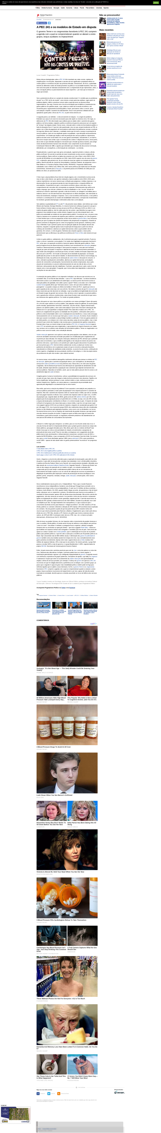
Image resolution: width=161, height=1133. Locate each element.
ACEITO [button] (156, 2)
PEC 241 (62, 79)
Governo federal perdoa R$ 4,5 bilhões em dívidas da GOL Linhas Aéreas (43, 611)
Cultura (76, 8)
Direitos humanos (47, 8)
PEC (47, 121)
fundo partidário (61, 531)
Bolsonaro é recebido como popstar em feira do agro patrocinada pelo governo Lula (59, 611)
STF (42, 326)
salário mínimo (74, 258)
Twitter (63, 588)
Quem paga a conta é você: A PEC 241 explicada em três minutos (55, 455)
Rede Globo (84, 527)
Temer (77, 233)
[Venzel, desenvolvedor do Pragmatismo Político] (119, 1092)
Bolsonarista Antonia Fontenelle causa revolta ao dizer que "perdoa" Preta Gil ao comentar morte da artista (115, 77)
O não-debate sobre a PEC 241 (46, 448)
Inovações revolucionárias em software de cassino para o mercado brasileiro (115, 84)
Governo (39, 19)
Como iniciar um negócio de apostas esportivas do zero (114, 67)
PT (57, 204)
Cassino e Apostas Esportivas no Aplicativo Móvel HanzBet (115, 108)
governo (82, 554)
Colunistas (99, 8)
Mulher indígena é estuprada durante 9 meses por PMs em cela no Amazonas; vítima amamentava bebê (115, 60)
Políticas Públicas (84, 595)
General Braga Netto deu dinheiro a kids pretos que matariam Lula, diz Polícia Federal (75, 611)
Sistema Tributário (94, 595)
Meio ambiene (90, 8)
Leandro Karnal (41, 285)
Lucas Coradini (70, 595)
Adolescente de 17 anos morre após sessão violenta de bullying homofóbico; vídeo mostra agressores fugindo (115, 21)
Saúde (63, 8)
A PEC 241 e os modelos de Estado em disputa (66, 27)
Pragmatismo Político (53, 75)
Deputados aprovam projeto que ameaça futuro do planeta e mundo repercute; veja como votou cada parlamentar (115, 93)
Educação (56, 8)
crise (75, 550)
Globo (83, 540)
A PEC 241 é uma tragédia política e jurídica (49, 451)
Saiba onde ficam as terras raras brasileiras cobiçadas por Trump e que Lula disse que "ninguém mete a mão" (115, 36)
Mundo (82, 8)
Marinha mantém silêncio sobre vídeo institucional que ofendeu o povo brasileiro (90, 611)
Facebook (72, 588)
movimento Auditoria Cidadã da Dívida (58, 465)
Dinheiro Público (52, 595)
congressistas (90, 567)
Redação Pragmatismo (46, 15)
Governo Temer (61, 595)
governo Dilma (82, 218)
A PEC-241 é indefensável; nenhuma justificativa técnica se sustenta (56, 453)
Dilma (82, 233)
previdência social (54, 363)
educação (59, 168)
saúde (70, 316)
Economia (69, 8)
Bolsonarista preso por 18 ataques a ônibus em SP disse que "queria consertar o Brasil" (115, 43)
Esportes (106, 8)
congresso (94, 556)
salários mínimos (81, 397)
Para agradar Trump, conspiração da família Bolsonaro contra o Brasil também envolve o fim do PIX (115, 101)
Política (38, 8)
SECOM (43, 546)
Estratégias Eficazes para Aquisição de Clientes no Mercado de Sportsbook (114, 51)
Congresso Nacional (85, 324)
